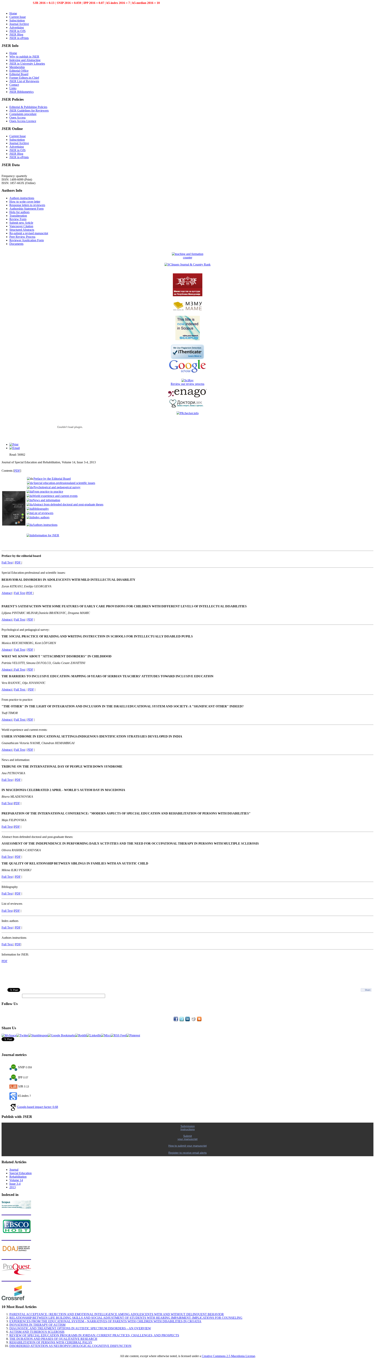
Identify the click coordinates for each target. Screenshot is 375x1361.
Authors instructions (45, 524)
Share (368, 990)
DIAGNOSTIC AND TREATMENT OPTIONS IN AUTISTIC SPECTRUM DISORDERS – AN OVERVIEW (80, 1328)
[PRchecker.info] (188, 413)
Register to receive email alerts (187, 1152)
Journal (13, 1169)
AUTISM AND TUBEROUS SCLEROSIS (36, 1331)
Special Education (20, 1173)
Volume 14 (16, 1180)
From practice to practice (48, 491)
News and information (46, 500)
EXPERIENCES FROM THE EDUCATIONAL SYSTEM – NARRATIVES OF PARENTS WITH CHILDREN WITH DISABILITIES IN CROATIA (105, 1321)
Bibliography (41, 508)
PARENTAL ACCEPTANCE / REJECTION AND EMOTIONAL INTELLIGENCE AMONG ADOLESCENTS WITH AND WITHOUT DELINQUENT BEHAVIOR (116, 1314)
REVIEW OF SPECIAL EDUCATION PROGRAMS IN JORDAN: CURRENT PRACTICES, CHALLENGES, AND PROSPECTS (94, 1335)
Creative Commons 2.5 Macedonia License (228, 1356)
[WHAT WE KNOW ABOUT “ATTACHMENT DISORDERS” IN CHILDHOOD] (13, 669)
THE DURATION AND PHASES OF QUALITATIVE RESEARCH (53, 1338)
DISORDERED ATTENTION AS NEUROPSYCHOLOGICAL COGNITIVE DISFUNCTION (70, 1346)
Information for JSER (46, 535)
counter (187, 257)
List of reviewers (43, 513)
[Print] (13, 444)
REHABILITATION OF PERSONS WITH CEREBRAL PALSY (50, 1342)
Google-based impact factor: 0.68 (37, 1107)
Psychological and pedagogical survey (56, 487)
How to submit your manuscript (187, 1145)
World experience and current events (55, 496)
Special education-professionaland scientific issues (64, 483)
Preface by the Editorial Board (52, 478)
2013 (12, 1187)
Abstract (7, 593)
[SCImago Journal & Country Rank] (187, 264)
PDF (17, 470)
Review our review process (187, 384)
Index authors (41, 517)
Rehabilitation (18, 1176)
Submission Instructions (187, 1128)
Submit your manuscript (187, 1137)
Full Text (7, 562)
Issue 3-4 (15, 1183)
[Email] (14, 448)
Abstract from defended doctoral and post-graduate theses (68, 504)
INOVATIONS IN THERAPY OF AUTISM (37, 1324)
